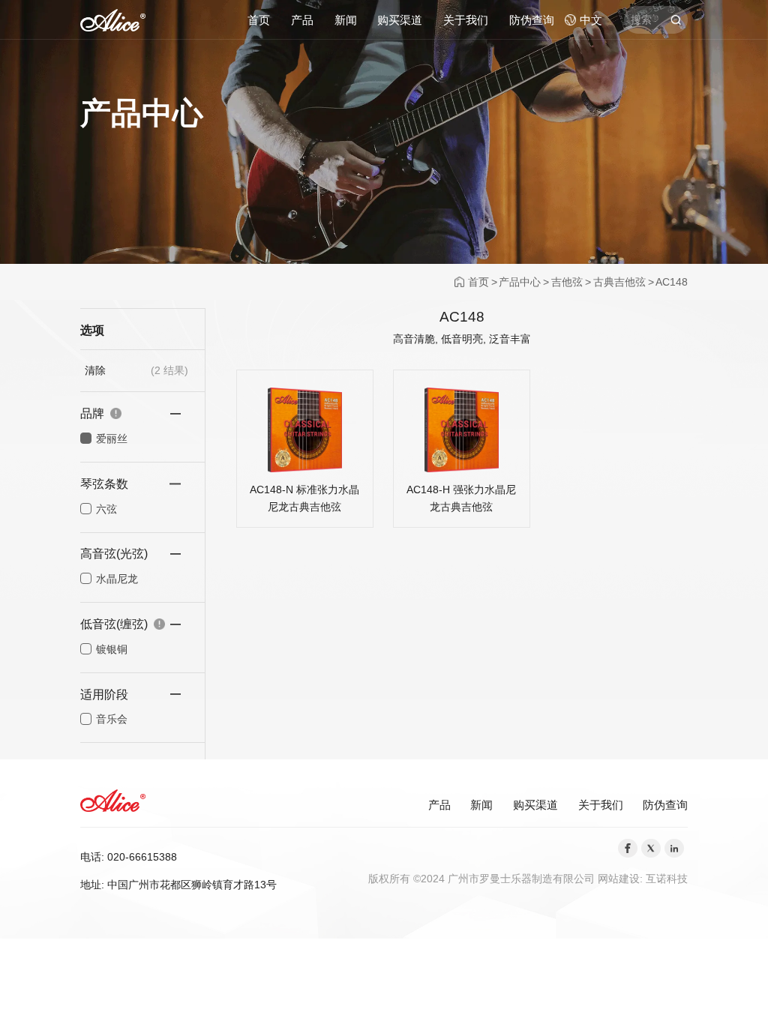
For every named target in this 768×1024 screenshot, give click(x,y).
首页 (259, 19)
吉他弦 (567, 282)
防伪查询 (531, 19)
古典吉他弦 (619, 282)
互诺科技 (667, 879)
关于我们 (465, 19)
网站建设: (622, 879)
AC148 (672, 282)
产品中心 (520, 282)
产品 (302, 19)
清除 (95, 370)
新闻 (345, 19)
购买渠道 (399, 19)
